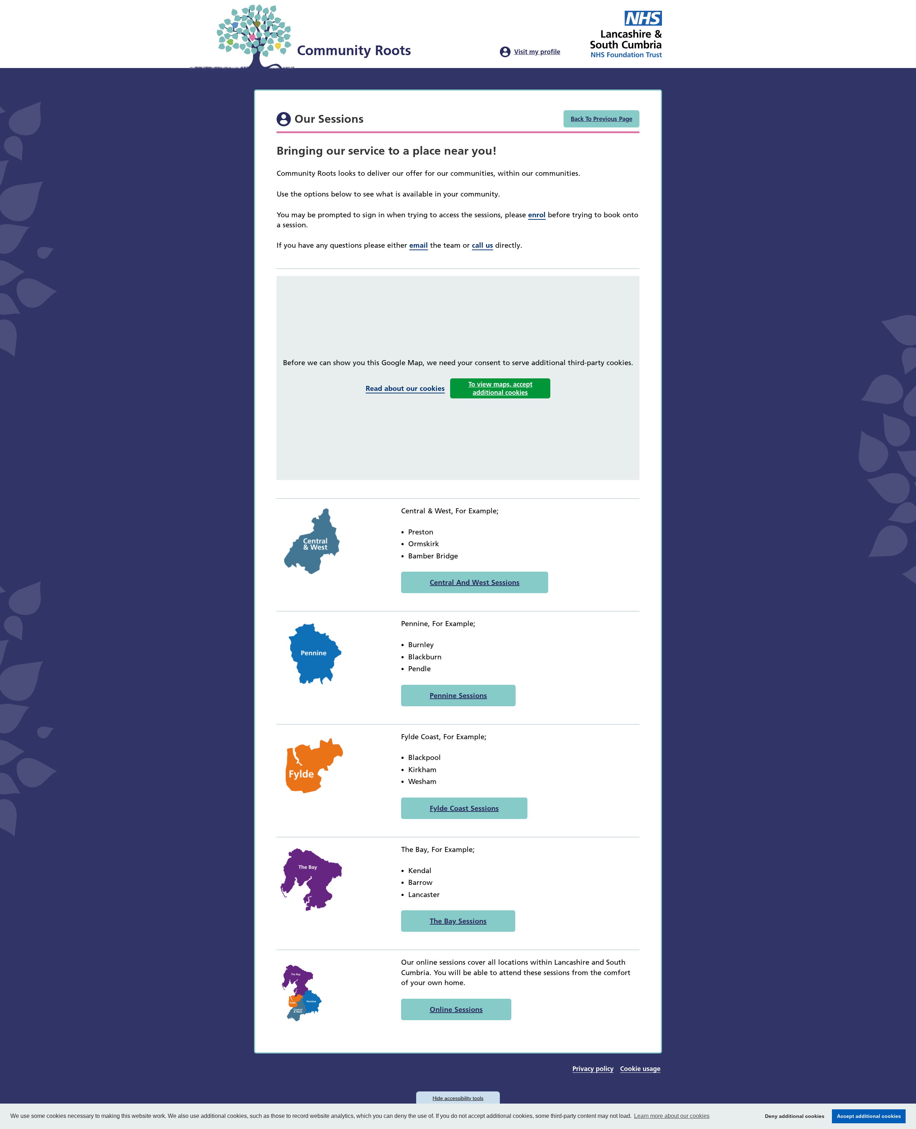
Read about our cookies (405, 388)
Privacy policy (593, 1069)
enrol (537, 214)
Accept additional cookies (866, 1116)
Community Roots (354, 50)
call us (482, 245)
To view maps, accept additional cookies (500, 388)
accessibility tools (458, 1098)
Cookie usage (640, 1069)
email (418, 245)
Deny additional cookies (792, 1116)
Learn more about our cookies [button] (672, 1116)
